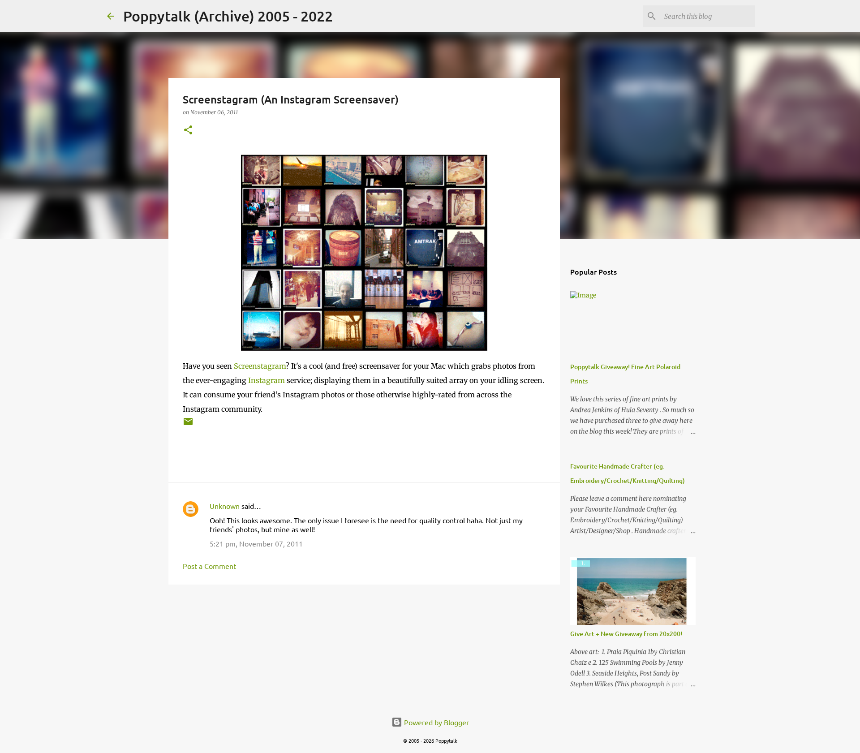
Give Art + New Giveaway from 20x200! (626, 633)
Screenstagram (260, 365)
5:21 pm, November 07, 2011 (256, 543)
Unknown (225, 505)
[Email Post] (188, 425)
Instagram (266, 380)
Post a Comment (209, 565)
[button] (188, 131)
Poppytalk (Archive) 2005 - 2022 (228, 16)
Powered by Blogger (435, 722)
